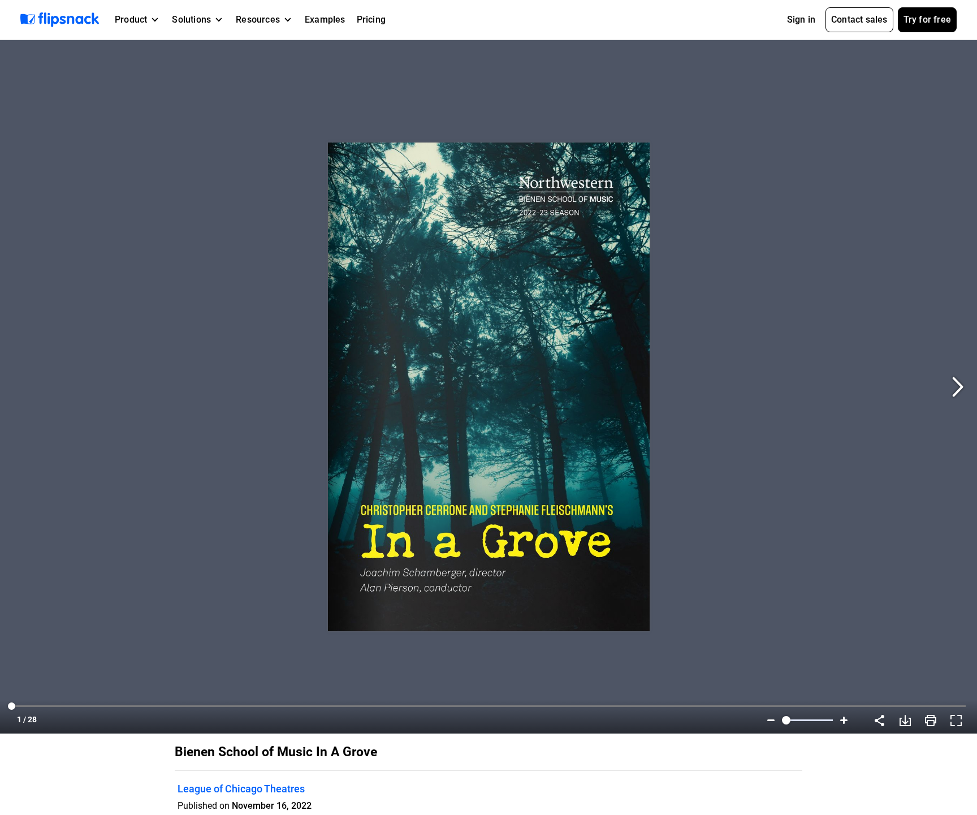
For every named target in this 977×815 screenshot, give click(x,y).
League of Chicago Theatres (241, 789)
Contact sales (859, 19)
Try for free (927, 19)
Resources (258, 19)
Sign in (801, 19)
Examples (325, 19)
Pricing (371, 19)
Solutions (191, 19)
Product (131, 19)
